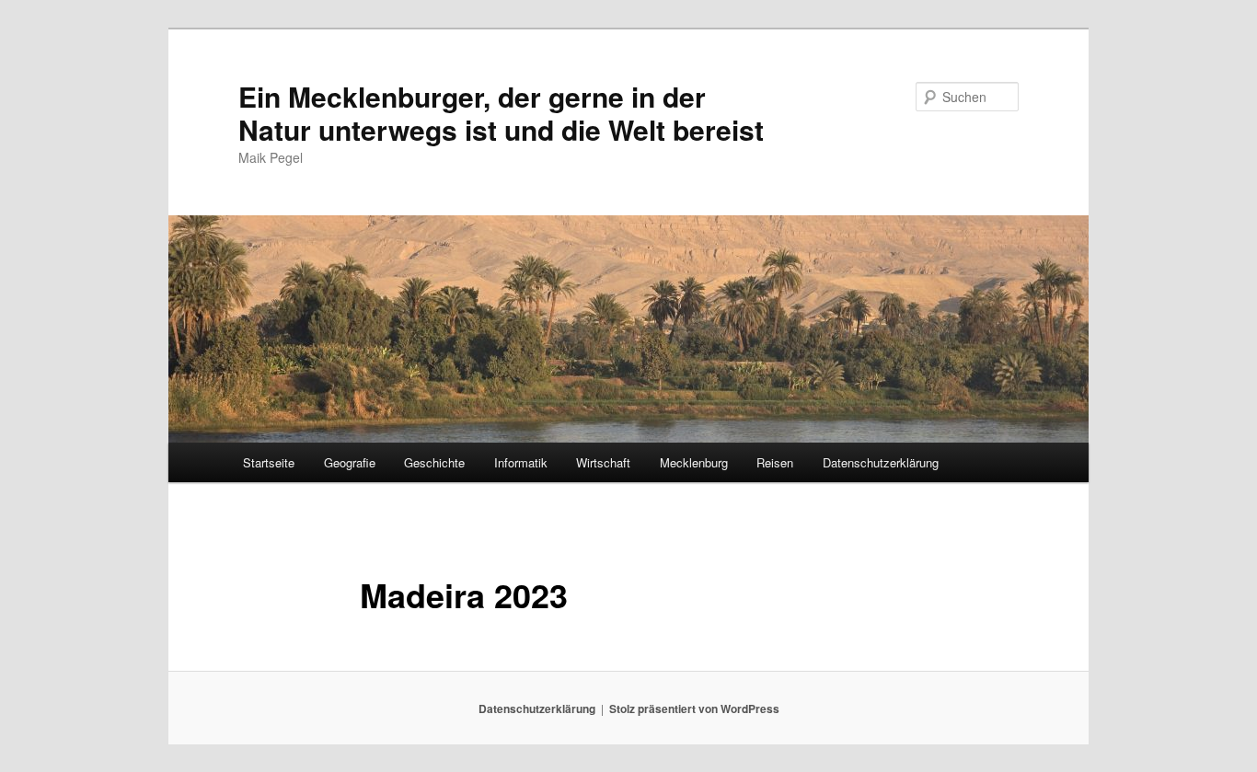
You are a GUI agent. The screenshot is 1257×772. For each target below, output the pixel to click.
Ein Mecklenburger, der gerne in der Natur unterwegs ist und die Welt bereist (501, 112)
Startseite (268, 462)
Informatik (521, 462)
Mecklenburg (694, 462)
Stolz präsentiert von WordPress (694, 708)
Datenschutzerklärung (881, 462)
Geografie (349, 462)
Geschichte (434, 462)
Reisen (774, 462)
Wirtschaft (603, 462)
